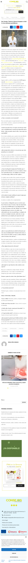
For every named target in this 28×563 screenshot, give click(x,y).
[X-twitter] (14, 505)
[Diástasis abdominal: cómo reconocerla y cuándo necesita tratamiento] (14, 368)
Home (2, 17)
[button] (26, 537)
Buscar (2, 400)
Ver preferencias (14, 557)
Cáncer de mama (14, 17)
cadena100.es (21, 60)
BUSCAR (21, 11)
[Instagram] (16, 505)
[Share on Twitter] (14, 27)
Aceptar (14, 549)
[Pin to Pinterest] (18, 27)
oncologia (4, 330)
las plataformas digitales (7, 62)
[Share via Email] (21, 27)
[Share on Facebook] (11, 27)
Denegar (14, 553)
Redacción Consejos (13, 342)
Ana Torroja (4, 328)
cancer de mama (13, 328)
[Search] (26, 2)
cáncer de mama (9, 82)
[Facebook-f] (12, 505)
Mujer (7, 17)
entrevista (21, 328)
